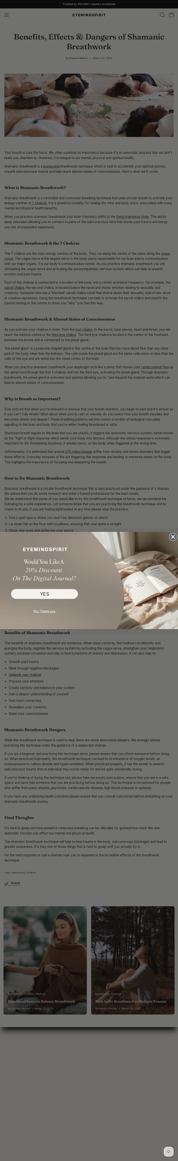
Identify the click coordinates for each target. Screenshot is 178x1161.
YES (44, 594)
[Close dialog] (173, 536)
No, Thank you (44, 611)
